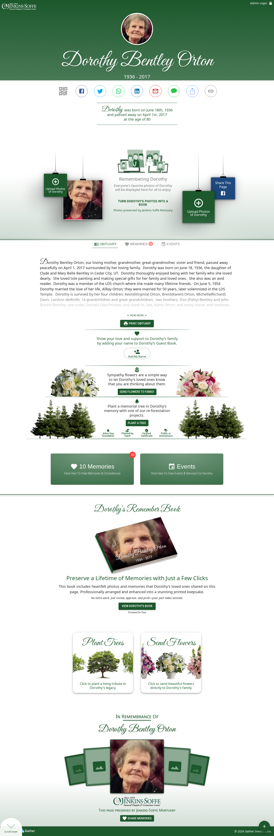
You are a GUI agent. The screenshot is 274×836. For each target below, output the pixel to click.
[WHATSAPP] (119, 91)
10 (132, 454)
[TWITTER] (100, 91)
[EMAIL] (155, 91)
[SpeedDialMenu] (264, 826)
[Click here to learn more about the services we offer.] (137, 801)
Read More (137, 315)
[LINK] (211, 91)
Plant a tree (137, 423)
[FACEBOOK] (82, 91)
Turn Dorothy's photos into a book (143, 203)
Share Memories (139, 818)
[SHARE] (192, 91)
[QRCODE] (63, 91)
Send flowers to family (137, 391)
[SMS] (174, 91)
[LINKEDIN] (137, 91)
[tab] (105, 244)
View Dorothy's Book (137, 606)
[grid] (137, 189)
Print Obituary (139, 323)
